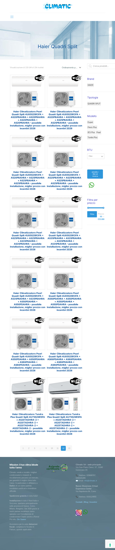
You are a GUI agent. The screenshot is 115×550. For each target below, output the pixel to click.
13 (69, 448)
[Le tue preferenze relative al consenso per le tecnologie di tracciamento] (110, 545)
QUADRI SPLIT (94, 104)
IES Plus (91, 132)
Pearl (98, 132)
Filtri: (91, 156)
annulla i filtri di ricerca (95, 174)
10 (52, 448)
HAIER (90, 85)
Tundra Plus (92, 137)
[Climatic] (57, 6)
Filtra (92, 214)
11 (57, 448)
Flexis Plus (92, 127)
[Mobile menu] (12, 16)
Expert (90, 122)
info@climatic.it (90, 481)
